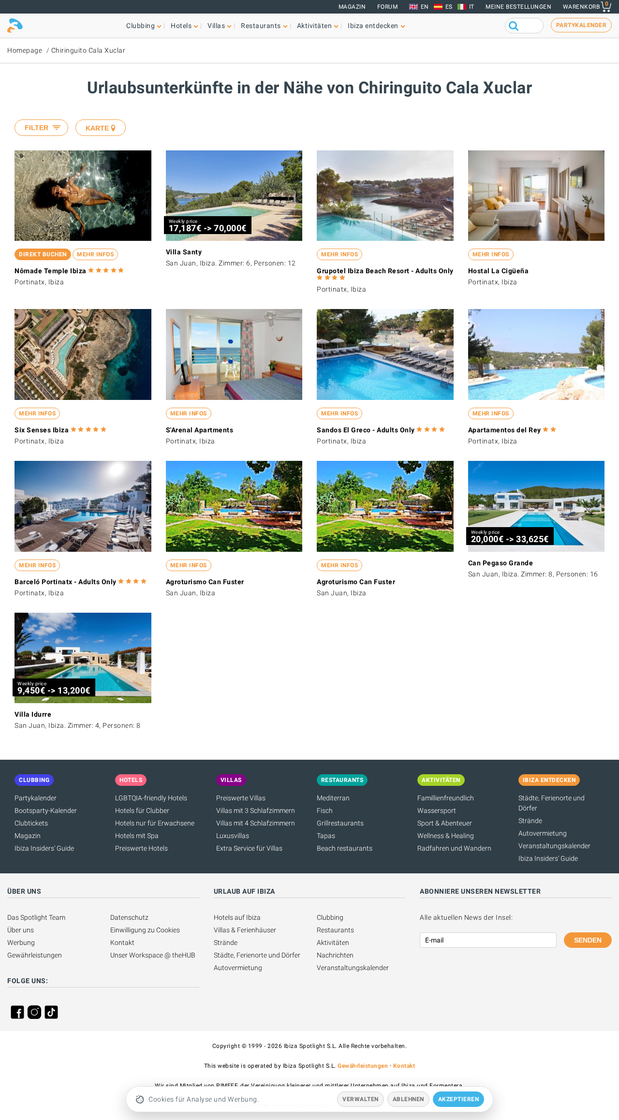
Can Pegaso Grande (500, 563)
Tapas (326, 836)
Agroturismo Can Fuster (205, 582)
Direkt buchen (43, 254)
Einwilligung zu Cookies (145, 930)
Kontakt (122, 942)
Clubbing (330, 917)
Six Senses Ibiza (42, 430)
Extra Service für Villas (249, 848)
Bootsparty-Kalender (46, 810)
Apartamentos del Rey (504, 430)
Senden (588, 940)
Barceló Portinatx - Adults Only (66, 582)
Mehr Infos (95, 254)
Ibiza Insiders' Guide (44, 848)
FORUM (387, 6)
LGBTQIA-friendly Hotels (151, 798)
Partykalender (36, 798)
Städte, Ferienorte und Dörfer (257, 955)
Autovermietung (542, 833)
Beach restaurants (344, 848)
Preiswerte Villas (240, 798)
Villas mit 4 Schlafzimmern (255, 823)
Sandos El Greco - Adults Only (366, 430)
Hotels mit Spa (137, 836)
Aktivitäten (333, 942)
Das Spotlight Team (36, 917)
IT (471, 6)
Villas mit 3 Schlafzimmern (255, 810)
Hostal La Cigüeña (498, 271)
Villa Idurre (33, 714)
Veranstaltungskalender (554, 846)
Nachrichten (335, 955)
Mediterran (333, 798)
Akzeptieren (458, 1099)
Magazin (352, 6)
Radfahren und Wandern (454, 848)
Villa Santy (184, 252)
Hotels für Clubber (142, 810)
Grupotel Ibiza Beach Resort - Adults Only (385, 271)
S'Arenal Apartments (200, 430)
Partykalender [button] (581, 25)
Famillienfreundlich (445, 798)
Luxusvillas (232, 836)
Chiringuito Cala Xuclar (88, 50)
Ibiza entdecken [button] (373, 25)
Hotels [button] (181, 25)
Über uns (20, 930)
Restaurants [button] (261, 25)
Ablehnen (408, 1099)
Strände (530, 821)
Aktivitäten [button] (314, 25)
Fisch (325, 810)
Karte (97, 128)
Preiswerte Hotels (141, 848)
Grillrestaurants (340, 823)
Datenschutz (129, 917)
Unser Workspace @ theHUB (152, 955)
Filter (36, 128)
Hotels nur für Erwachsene (154, 823)
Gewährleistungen (34, 955)
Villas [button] (216, 25)
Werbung (21, 942)
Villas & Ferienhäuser (245, 930)
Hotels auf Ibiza (237, 917)
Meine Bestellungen (518, 6)
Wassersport (436, 810)
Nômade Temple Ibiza (51, 271)
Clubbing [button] (140, 25)
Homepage (24, 50)
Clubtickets (31, 823)
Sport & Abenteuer (444, 823)
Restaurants (335, 930)
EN (425, 6)
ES (449, 6)
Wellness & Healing (445, 836)
